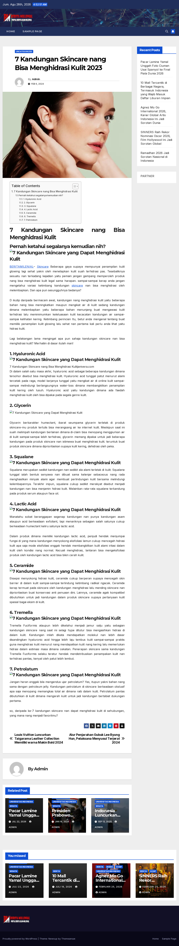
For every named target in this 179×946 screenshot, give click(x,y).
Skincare (43, 266)
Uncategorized (24, 51)
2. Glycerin (29, 202)
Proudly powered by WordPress (20, 938)
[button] (166, 31)
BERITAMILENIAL (22, 266)
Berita (56, 871)
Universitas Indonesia (21, 802)
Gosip (119, 867)
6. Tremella (29, 216)
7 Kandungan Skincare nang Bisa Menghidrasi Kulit (46, 191)
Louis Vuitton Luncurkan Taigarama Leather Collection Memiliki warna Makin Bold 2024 (39, 738)
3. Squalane (30, 206)
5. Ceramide (30, 213)
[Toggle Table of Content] (74, 186)
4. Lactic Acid (30, 209)
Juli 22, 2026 (21, 886)
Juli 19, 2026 (64, 886)
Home (10, 31)
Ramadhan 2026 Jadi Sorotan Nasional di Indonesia (155, 156)
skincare (77, 285)
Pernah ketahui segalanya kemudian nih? (41, 195)
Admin (36, 79)
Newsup (52, 938)
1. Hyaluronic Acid (32, 199)
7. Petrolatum (30, 220)
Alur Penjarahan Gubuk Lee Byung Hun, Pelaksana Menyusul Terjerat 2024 (94, 738)
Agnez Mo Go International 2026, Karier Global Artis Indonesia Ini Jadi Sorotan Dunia (153, 115)
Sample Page (32, 31)
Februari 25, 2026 (110, 886)
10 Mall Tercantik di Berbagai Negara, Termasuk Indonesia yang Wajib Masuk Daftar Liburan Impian (155, 90)
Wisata (13, 806)
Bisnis (110, 867)
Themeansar (68, 938)
